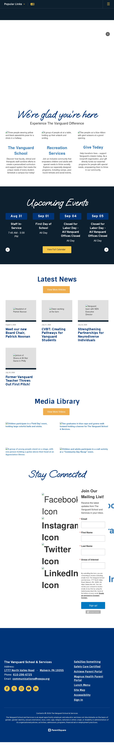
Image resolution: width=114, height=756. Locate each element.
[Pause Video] (108, 34)
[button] (14, 4)
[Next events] (106, 250)
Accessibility (82, 695)
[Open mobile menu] (108, 4)
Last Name (86, 546)
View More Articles (56, 289)
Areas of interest (90, 560)
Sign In (78, 700)
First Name (87, 532)
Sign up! (93, 605)
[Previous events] (8, 250)
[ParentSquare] (57, 730)
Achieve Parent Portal (88, 671)
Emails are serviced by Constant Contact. (92, 595)
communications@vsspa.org (31, 679)
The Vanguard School (21, 150)
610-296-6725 (22, 674)
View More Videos (56, 411)
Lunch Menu (82, 685)
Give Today (93, 147)
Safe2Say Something (87, 661)
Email (84, 519)
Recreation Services (57, 150)
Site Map (79, 690)
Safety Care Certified (87, 666)
